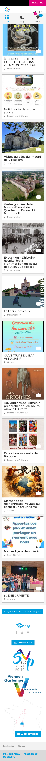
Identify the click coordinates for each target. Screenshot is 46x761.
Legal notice (9, 746)
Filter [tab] (38, 21)
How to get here (27, 734)
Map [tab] (22, 21)
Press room (31, 754)
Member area (11, 754)
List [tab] (7, 21)
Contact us (24, 642)
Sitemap (21, 746)
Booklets (9, 757)
